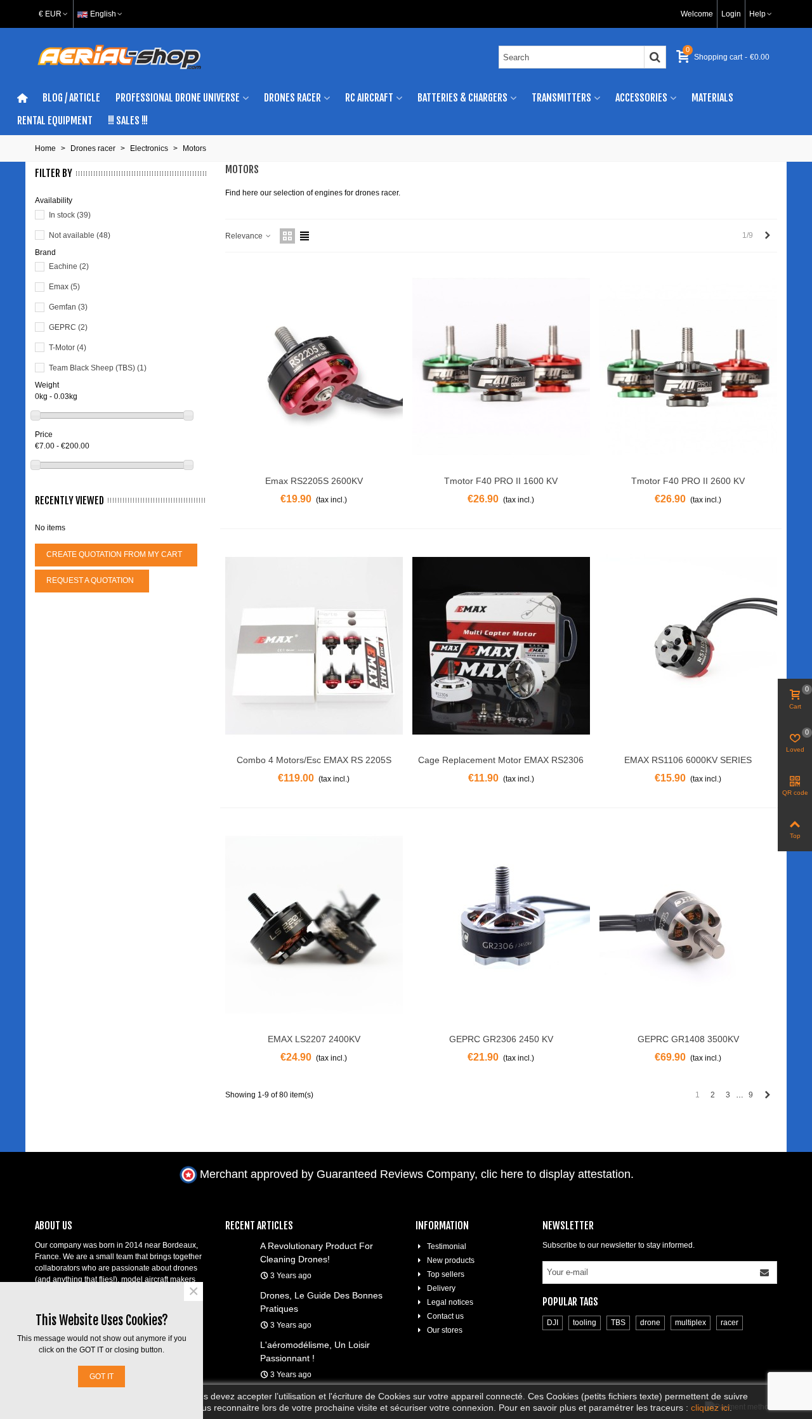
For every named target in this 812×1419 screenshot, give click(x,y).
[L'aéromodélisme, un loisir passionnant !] (239, 1344)
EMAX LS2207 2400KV (314, 1039)
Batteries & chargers (462, 97)
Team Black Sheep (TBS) (98, 367)
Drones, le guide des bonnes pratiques (321, 1302)
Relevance (245, 236)
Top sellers (445, 1274)
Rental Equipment (55, 120)
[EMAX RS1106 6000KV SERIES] (688, 645)
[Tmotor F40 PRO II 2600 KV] (688, 366)
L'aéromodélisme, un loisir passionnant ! (315, 1351)
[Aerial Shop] (119, 57)
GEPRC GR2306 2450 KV (501, 1039)
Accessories (641, 97)
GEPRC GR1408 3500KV (688, 1039)
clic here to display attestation (556, 1174)
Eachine (69, 266)
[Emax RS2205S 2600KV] (314, 366)
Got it (101, 1376)
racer (729, 1322)
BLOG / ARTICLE (71, 97)
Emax (64, 286)
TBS (618, 1322)
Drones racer (292, 97)
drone (650, 1322)
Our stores (444, 1330)
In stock (70, 215)
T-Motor (67, 347)
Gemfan (68, 307)
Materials (712, 97)
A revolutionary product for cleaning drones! (316, 1252)
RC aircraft (369, 97)
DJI (552, 1322)
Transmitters (561, 97)
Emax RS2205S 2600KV (314, 481)
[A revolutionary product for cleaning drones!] (239, 1245)
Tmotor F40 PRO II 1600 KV (501, 481)
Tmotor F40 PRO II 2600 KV (688, 481)
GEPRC (68, 327)
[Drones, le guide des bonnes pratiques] (239, 1294)
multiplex (690, 1322)
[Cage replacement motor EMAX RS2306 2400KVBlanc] (501, 645)
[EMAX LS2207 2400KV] (314, 924)
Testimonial (446, 1246)
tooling (584, 1322)
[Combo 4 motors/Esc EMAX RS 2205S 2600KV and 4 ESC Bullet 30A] (314, 645)
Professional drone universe (177, 97)
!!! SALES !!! (128, 120)
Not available (79, 235)
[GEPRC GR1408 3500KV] (688, 924)
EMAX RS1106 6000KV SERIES (688, 760)
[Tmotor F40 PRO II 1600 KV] (501, 366)
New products (451, 1260)
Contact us (445, 1316)
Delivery (441, 1288)
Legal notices (450, 1302)
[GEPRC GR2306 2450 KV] (501, 924)
